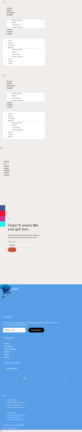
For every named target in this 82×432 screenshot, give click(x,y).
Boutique (10, 15)
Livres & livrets (16, 24)
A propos (10, 31)
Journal (9, 29)
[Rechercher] (12, 249)
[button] (2, 178)
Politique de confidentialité (14, 405)
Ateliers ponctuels (17, 20)
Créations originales (17, 27)
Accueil (9, 8)
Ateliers (9, 10)
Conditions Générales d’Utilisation (16, 402)
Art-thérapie (11, 12)
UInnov (16, 428)
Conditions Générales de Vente (15, 407)
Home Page (32, 237)
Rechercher (12, 241)
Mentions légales (11, 400)
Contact (9, 34)
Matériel (14, 22)
